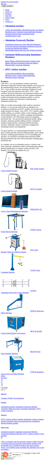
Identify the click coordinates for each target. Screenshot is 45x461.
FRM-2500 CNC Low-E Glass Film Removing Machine (21, 210)
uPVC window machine (16, 69)
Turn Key (8, 16)
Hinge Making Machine (13, 61)
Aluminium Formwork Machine (19, 40)
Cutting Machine (11, 30)
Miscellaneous (16, 50)
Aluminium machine (14, 26)
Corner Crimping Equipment (21, 32)
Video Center (9, 18)
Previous (4, 378)
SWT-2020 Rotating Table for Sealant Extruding (19, 251)
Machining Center (14, 36)
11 (2, 382)
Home (7, 10)
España (15, 2)
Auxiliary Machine (17, 77)
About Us (8, 12)
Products (8, 14)
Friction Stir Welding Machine (31, 50)
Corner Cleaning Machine (20, 75)
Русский (10, 2)
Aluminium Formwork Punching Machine (23, 45)
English (3, 2)
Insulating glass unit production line (19, 421)
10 (2, 380)
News (7, 20)
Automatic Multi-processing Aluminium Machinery (18, 409)
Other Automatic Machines (20, 65)
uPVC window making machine (12, 419)
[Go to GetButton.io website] (5, 458)
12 (2, 384)
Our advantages (18, 398)
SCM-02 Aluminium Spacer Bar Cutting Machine (18, 292)
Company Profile (7, 398)
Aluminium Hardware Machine (11, 434)
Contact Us (9, 22)
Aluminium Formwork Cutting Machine (19, 44)
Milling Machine (22, 30)
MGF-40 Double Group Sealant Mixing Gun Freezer (21, 332)
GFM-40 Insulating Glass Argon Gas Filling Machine (22, 373)
